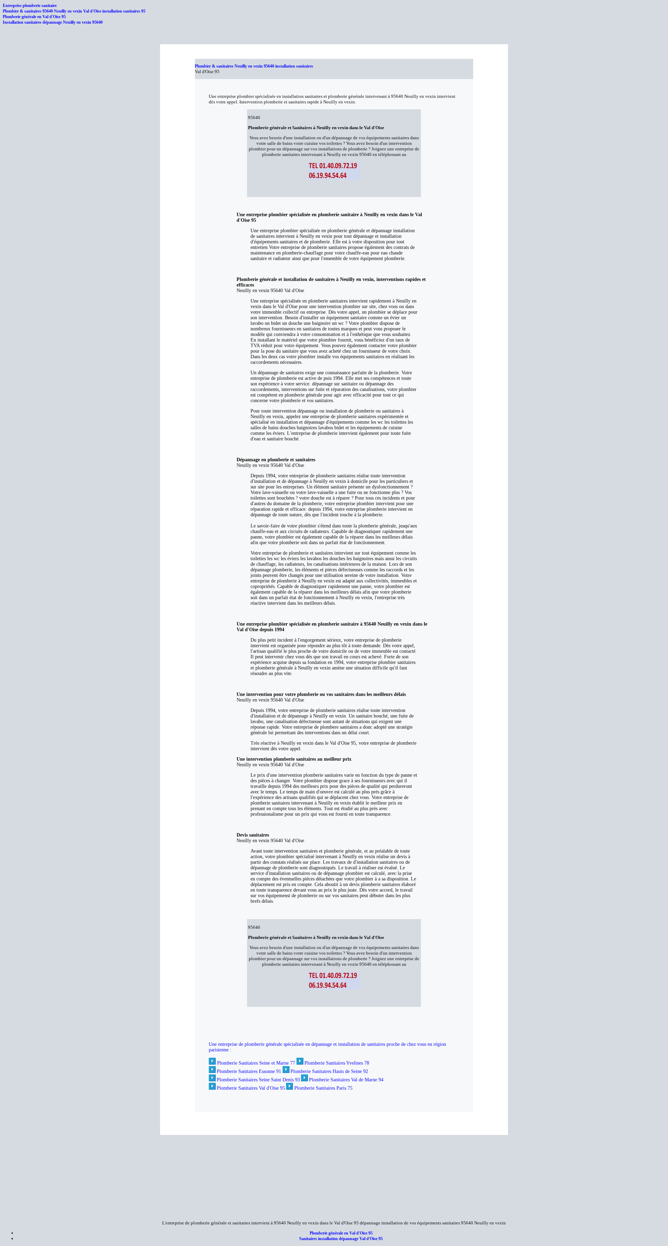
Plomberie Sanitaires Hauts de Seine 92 (329, 1071)
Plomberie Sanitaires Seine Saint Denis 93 (258, 1079)
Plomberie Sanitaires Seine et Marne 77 (256, 1063)
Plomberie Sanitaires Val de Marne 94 (346, 1079)
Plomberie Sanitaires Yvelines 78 (336, 1063)
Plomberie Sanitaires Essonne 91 (249, 1071)
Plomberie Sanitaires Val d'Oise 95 (251, 1088)
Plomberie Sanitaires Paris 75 (323, 1088)
